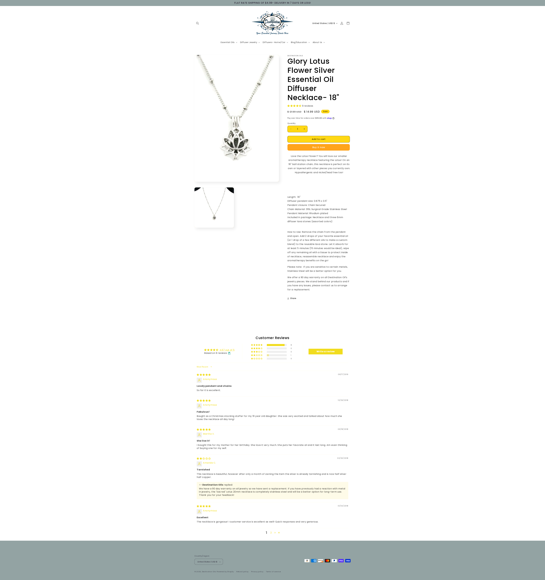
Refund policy (242, 571)
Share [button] (293, 298)
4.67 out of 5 (227, 350)
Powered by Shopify (225, 572)
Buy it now (318, 147)
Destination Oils (209, 572)
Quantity (291, 123)
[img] (204, 374)
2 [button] (271, 532)
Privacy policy (257, 571)
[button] (197, 23)
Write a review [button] (325, 351)
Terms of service (273, 571)
